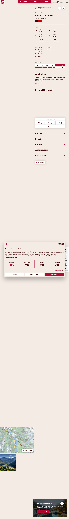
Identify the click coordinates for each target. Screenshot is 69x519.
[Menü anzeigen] (67, 2)
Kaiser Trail (41, 77)
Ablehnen (15, 274)
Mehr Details (38, 56)
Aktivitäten (40, 7)
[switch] (27, 265)
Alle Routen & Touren (47, 7)
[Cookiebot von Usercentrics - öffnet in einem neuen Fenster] (58, 244)
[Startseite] (35, 7)
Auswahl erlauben (34, 274)
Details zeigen (58, 270)
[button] (50, 133)
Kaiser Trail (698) (38, 8)
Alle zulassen (54, 274)
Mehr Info (37, 83)
